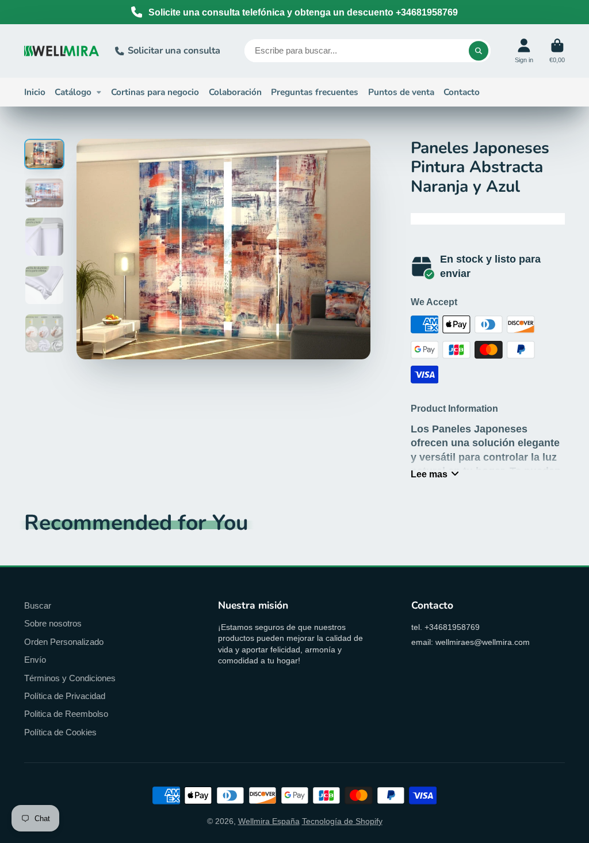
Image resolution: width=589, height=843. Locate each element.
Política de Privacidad (64, 696)
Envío (35, 659)
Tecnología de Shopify (342, 821)
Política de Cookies (60, 732)
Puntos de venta (401, 92)
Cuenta (524, 51)
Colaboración (235, 92)
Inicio (34, 92)
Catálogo (73, 92)
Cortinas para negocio (155, 92)
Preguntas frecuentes (314, 92)
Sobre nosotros (53, 623)
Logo (61, 51)
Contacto (461, 92)
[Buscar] (478, 50)
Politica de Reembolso (66, 714)
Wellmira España (269, 821)
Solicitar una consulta (174, 50)
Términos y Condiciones (70, 678)
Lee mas (429, 474)
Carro (557, 51)
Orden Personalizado (64, 642)
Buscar (37, 605)
